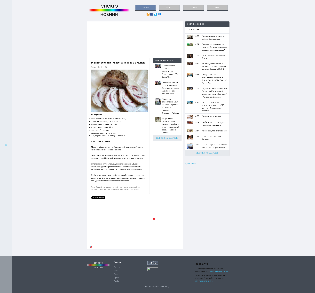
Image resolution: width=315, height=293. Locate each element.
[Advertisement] (135, 39)
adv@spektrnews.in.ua (219, 271)
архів (217, 7)
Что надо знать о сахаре (212, 116)
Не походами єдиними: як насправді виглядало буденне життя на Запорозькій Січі (214, 66)
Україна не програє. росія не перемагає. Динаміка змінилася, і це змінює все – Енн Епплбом (170, 88)
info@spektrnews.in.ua (204, 281)
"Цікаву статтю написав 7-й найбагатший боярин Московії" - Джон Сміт (170, 71)
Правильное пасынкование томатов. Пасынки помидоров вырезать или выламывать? (214, 47)
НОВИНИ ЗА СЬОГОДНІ (167, 138)
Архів (116, 281)
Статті (116, 274)
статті (169, 7)
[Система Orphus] (152, 262)
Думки (116, 277)
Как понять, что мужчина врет (214, 131)
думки (193, 7)
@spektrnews (190, 163)
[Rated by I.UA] (152, 269)
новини (145, 7)
